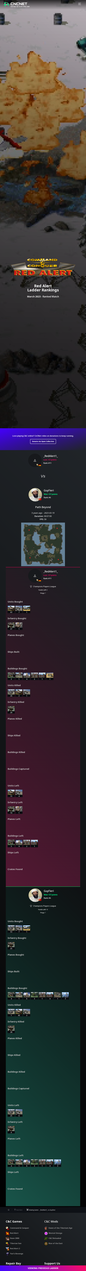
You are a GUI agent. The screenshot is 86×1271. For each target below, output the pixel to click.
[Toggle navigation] (79, 4)
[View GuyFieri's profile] (35, 494)
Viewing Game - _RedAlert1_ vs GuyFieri (41, 1210)
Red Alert (18, 1210)
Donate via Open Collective (43, 441)
